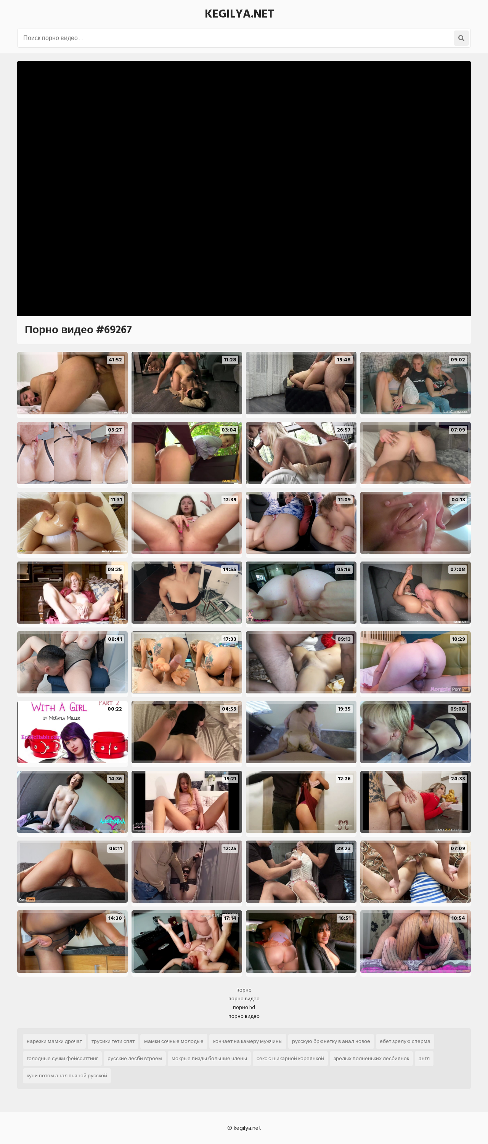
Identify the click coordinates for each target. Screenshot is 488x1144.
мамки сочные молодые (174, 1041)
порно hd (244, 1007)
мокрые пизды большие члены (209, 1058)
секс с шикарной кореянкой (290, 1058)
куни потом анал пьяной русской (67, 1075)
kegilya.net (239, 14)
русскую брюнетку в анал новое (331, 1041)
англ (424, 1058)
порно (244, 989)
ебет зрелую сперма (405, 1041)
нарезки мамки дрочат (54, 1041)
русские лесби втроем (135, 1058)
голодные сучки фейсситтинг (62, 1058)
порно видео (244, 998)
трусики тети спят (113, 1041)
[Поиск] (461, 38)
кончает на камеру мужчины (248, 1041)
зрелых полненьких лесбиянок (371, 1058)
